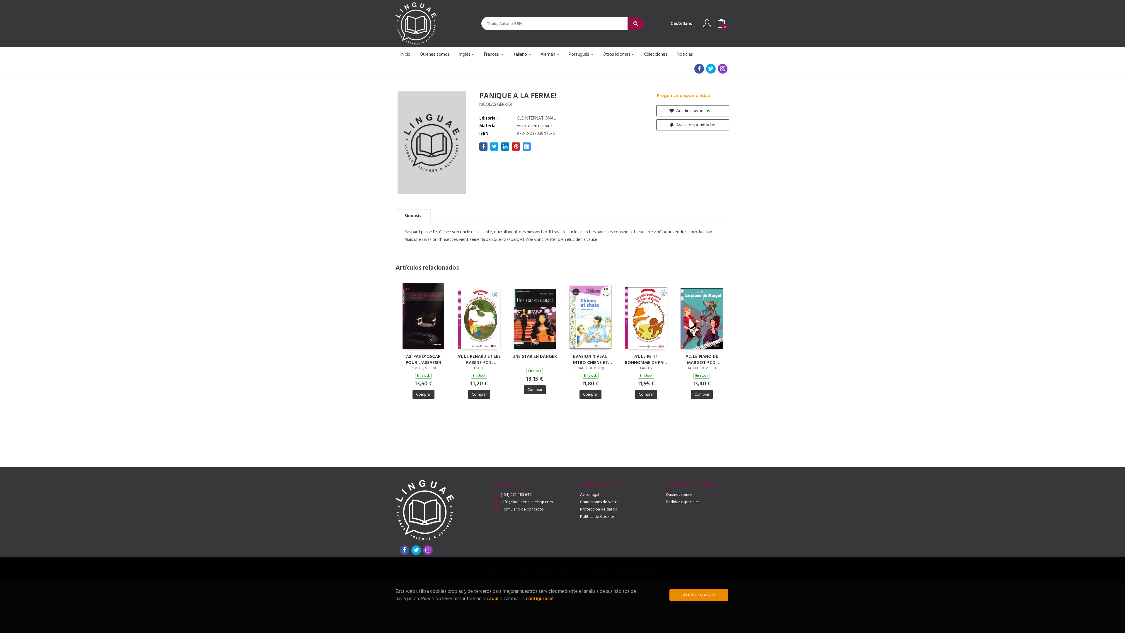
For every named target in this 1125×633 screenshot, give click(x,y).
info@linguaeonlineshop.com (527, 501)
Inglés (465, 54)
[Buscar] (636, 23)
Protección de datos (598, 509)
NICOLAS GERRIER (495, 104)
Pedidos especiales (682, 501)
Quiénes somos (679, 494)
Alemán (548, 54)
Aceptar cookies (699, 595)
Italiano (520, 54)
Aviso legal (589, 494)
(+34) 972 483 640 (516, 494)
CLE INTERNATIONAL (536, 118)
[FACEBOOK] (699, 69)
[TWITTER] (711, 69)
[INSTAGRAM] (722, 69)
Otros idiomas (617, 54)
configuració (540, 599)
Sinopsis (413, 215)
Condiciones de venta (599, 501)
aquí (493, 599)
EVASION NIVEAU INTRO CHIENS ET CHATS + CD (590, 359)
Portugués (579, 54)
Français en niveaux (535, 126)
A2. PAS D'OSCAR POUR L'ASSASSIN (423, 359)
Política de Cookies (597, 516)
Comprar (423, 394)
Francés (492, 54)
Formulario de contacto (523, 509)
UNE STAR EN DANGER (534, 356)
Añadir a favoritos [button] (692, 111)
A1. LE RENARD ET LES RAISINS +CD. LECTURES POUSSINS (479, 359)
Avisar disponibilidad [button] (695, 125)
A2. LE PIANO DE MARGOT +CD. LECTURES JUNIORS (701, 359)
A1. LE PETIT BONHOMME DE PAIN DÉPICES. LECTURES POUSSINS (646, 359)
